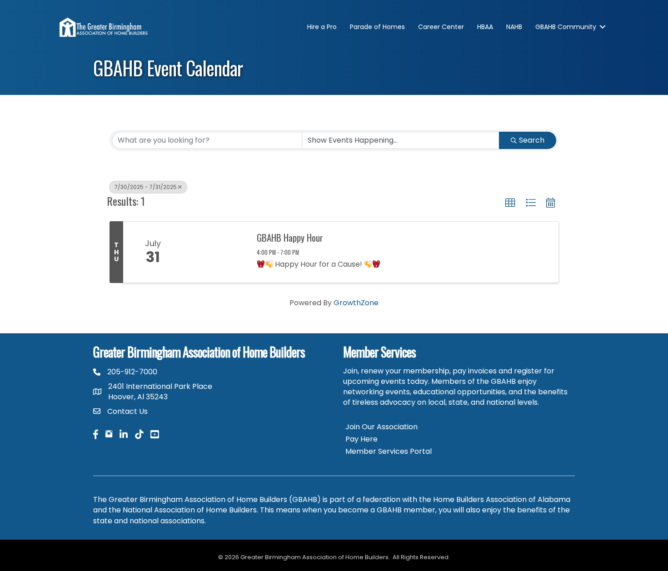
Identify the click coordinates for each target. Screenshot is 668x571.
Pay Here (361, 439)
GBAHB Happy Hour (290, 237)
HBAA (485, 26)
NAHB (514, 26)
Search (531, 140)
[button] (510, 203)
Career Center (441, 26)
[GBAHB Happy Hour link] (215, 252)
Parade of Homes (377, 26)
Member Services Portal (388, 451)
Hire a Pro (322, 26)
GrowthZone (356, 303)
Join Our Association (381, 427)
